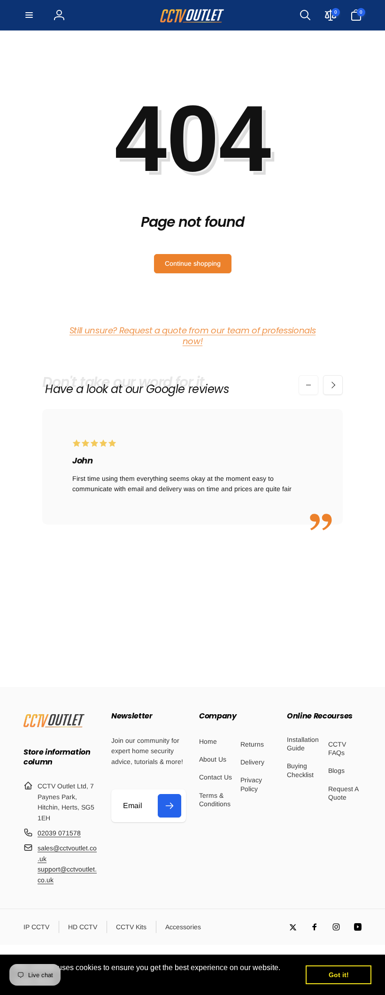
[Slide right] (333, 385)
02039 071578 (59, 833)
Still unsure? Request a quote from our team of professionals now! (192, 335)
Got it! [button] (339, 975)
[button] (29, 15)
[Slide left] (308, 385)
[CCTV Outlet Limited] (54, 727)
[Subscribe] (169, 806)
